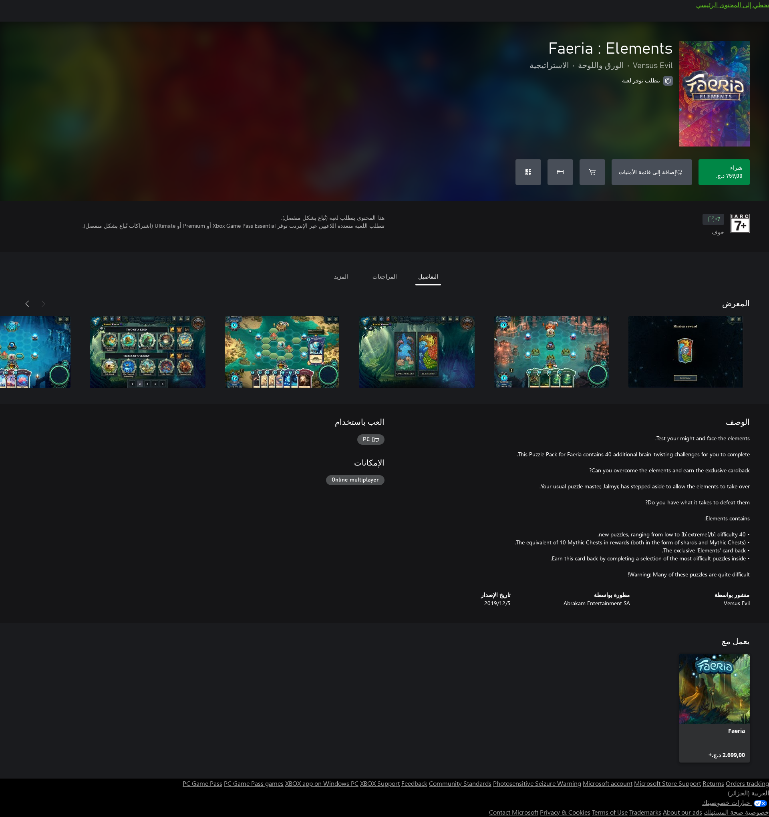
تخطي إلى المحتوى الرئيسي (732, 4)
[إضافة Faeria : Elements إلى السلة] (592, 172)
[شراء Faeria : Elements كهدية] (560, 172)
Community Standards (460, 783)
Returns (713, 783)
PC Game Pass (202, 783)
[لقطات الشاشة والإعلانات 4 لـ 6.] (282, 352)
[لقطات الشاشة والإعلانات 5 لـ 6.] (147, 352)
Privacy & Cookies (565, 812)
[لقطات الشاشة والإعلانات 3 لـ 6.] (416, 352)
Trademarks (645, 812)
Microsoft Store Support (667, 783)
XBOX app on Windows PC (321, 783)
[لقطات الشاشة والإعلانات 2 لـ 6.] (551, 352)
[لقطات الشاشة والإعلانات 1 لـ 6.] (686, 352)
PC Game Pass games (254, 783)
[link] (714, 708)
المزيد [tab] (341, 276)
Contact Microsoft (513, 812)
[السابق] (43, 303)
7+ (717, 219)
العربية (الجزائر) (748, 793)
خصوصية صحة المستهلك (736, 812)
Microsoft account (607, 783)
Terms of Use (610, 812)
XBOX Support (380, 783)
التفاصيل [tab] (428, 276)
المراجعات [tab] (384, 276)
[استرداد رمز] (528, 172)
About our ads (682, 812)
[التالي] (27, 303)
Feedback (414, 783)
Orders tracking (747, 783)
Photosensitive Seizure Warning (537, 783)
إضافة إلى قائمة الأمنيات (647, 172)
